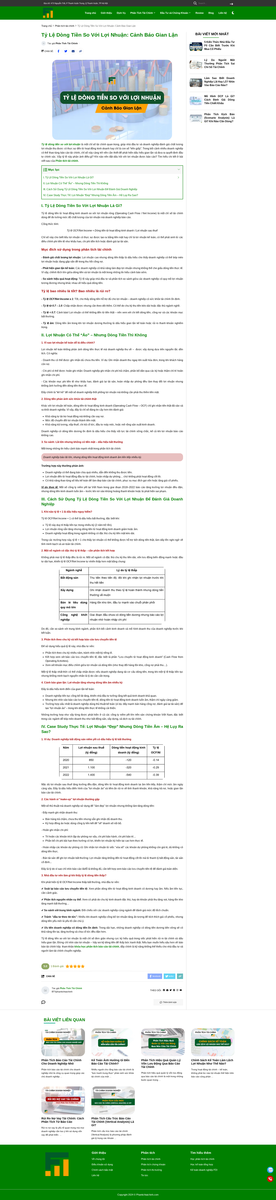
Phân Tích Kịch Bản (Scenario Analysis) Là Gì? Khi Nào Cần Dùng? (219, 118)
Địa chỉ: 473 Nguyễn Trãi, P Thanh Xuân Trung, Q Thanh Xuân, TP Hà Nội (76, 3)
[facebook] (164, 990)
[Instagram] (177, 990)
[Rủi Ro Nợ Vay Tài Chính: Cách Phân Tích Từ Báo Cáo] (63, 1100)
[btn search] (231, 4)
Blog (211, 13)
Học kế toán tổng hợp (201, 1164)
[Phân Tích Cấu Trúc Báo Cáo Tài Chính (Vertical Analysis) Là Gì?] (113, 1100)
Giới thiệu (106, 13)
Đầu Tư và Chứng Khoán (174, 13)
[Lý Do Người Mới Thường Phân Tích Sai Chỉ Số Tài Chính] (196, 64)
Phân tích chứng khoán (153, 1164)
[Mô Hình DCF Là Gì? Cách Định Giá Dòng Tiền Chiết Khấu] (196, 101)
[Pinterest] (174, 990)
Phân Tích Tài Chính (141, 13)
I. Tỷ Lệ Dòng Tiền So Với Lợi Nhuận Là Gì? (68, 177)
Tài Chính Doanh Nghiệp (58, 1032)
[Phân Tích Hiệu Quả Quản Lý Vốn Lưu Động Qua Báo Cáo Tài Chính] (163, 1042)
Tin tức (144, 1175)
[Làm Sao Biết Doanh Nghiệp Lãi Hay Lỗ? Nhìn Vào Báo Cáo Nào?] (196, 82)
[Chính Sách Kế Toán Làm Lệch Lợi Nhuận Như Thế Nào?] (213, 1042)
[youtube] (181, 990)
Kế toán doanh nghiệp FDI (203, 1169)
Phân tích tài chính (105, 1032)
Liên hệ (222, 13)
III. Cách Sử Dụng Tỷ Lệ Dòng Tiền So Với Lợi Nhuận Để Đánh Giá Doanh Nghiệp (90, 189)
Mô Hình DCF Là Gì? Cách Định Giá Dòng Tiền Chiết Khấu (219, 100)
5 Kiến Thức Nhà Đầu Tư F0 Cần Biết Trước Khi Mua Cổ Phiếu (219, 45)
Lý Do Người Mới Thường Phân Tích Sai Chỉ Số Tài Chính (219, 63)
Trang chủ (90, 13)
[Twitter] (171, 990)
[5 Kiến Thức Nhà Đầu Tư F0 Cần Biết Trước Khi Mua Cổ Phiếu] (196, 46)
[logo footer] (64, 1164)
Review (199, 13)
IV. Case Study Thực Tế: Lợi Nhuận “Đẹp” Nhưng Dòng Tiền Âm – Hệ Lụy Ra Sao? (90, 195)
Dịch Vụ (121, 13)
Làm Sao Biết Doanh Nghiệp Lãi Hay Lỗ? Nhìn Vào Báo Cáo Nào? (219, 82)
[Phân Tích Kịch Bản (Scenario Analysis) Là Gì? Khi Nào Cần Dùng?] (196, 119)
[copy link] (80, 51)
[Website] (167, 990)
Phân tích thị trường (151, 1169)
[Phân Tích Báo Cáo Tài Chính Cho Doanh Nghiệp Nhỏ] (63, 1042)
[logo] (48, 17)
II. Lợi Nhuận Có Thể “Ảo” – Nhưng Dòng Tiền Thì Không (75, 183)
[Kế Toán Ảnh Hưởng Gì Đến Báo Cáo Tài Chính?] (113, 1042)
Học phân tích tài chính (202, 1159)
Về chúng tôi (98, 1159)
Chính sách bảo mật (102, 1169)
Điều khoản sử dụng (102, 1164)
